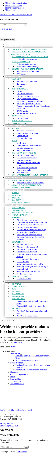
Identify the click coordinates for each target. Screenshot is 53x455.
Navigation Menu (7, 40)
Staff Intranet (22, 452)
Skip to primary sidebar (14, 8)
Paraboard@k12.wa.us (9, 426)
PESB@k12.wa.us (7, 423)
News (13, 347)
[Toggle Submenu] (14, 351)
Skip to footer (10, 10)
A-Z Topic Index (7, 29)
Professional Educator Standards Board (16, 14)
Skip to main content (13, 5)
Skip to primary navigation (16, 3)
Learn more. (18, 342)
